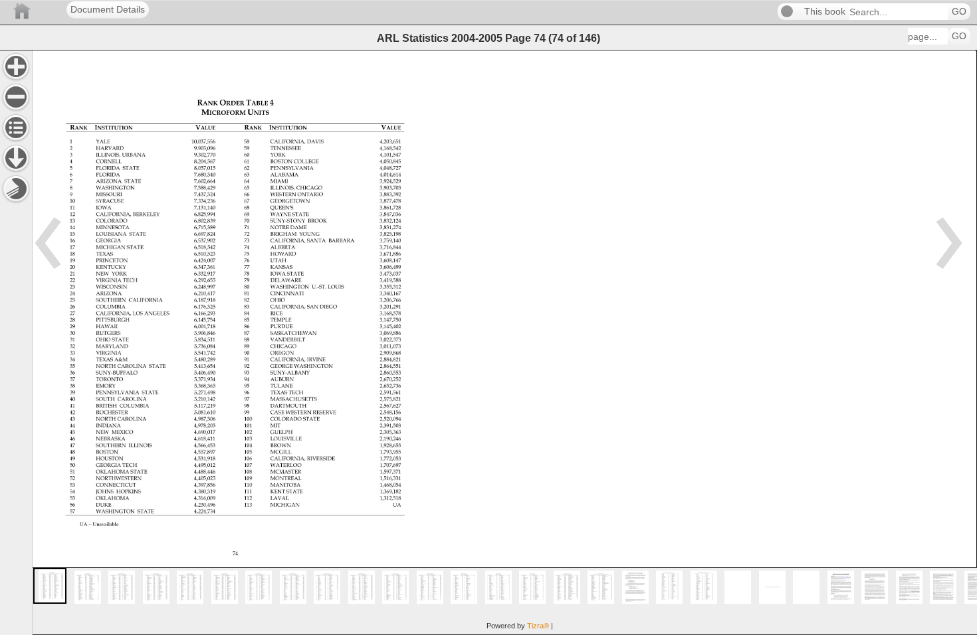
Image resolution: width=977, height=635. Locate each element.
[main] (504, 342)
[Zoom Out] (16, 97)
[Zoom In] (16, 66)
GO (959, 11)
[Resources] (16, 158)
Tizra (538, 626)
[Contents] (16, 127)
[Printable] (16, 188)
